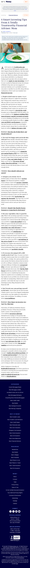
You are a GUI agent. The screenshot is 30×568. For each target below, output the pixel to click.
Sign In (26, 1)
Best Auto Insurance (15, 427)
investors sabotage (16, 313)
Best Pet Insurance (15, 468)
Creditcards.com (19, 67)
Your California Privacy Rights (14, 492)
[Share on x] (13, 511)
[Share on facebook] (10, 511)
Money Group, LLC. (14, 546)
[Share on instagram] (16, 511)
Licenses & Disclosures (15, 495)
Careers (15, 503)
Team (15, 482)
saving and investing (10, 355)
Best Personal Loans (15, 425)
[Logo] (8, 1)
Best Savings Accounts (15, 405)
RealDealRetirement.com (8, 368)
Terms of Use (15, 487)
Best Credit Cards (15, 400)
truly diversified (16, 221)
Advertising (15, 498)
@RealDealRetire (11, 376)
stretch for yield (21, 110)
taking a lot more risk (18, 128)
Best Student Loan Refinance (15, 419)
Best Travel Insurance (15, 465)
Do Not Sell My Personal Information (15, 490)
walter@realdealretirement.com (10, 374)
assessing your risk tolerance (11, 227)
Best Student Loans (15, 416)
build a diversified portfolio (16, 353)
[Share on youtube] (19, 511)
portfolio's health (17, 249)
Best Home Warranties (15, 438)
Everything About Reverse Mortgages (15, 397)
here (17, 563)
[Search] (4, 1)
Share (26, 15)
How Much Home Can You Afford (15, 392)
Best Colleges (15, 454)
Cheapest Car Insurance (15, 430)
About (15, 476)
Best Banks (15, 403)
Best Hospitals (15, 457)
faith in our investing (8, 333)
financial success (6, 93)
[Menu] (2, 1)
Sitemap (15, 500)
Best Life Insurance (15, 435)
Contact (15, 479)
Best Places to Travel (15, 462)
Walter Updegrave (7, 31)
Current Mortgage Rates (15, 387)
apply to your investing (16, 81)
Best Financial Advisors (15, 441)
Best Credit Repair (15, 422)
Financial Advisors (13, 15)
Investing (3, 15)
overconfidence (10, 298)
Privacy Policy (15, 484)
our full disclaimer (20, 557)
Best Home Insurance (15, 433)
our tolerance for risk (13, 341)
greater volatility (22, 182)
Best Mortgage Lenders (15, 389)
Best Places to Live (15, 460)
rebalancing (17, 231)
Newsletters (15, 449)
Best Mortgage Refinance (15, 395)
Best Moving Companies (15, 408)
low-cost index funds (15, 159)
